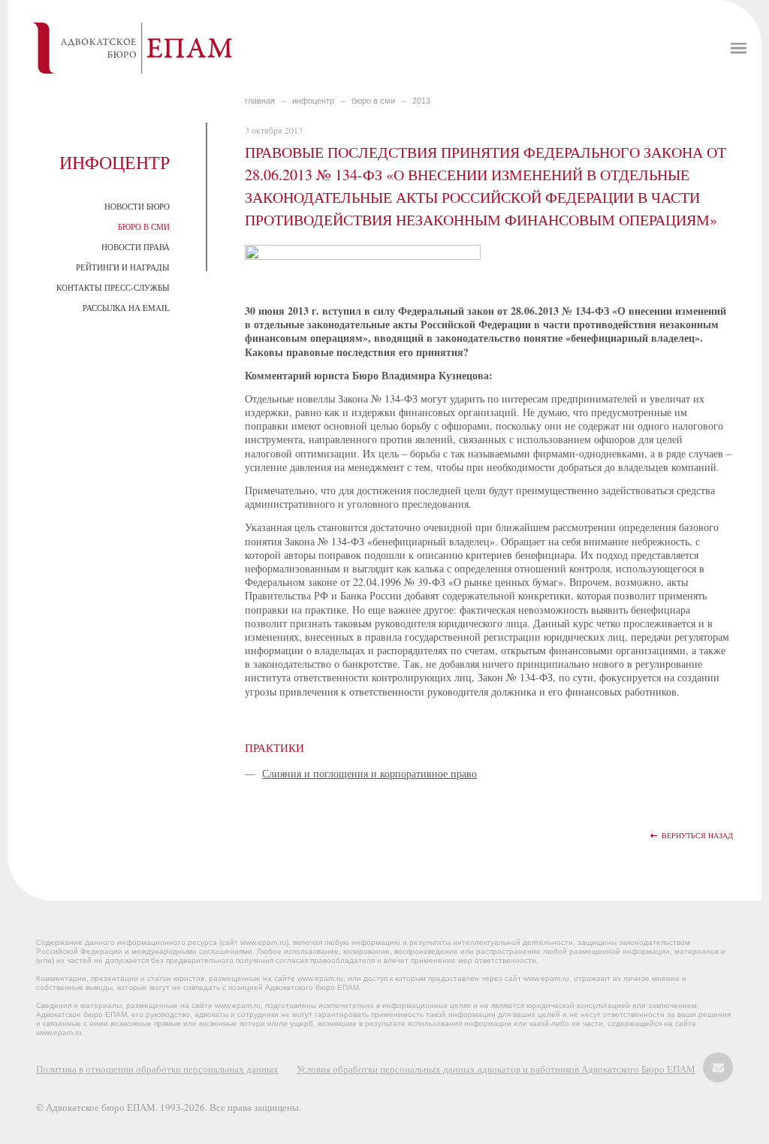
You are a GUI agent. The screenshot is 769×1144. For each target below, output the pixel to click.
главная (260, 100)
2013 (421, 100)
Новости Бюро (137, 206)
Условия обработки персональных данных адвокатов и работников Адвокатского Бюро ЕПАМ (496, 1069)
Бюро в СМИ (144, 226)
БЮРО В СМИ (373, 100)
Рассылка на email (126, 307)
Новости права (135, 246)
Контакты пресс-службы (113, 287)
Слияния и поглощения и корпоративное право (369, 773)
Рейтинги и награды (123, 267)
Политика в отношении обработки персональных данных (157, 1069)
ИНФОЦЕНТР (313, 100)
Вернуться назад (697, 836)
